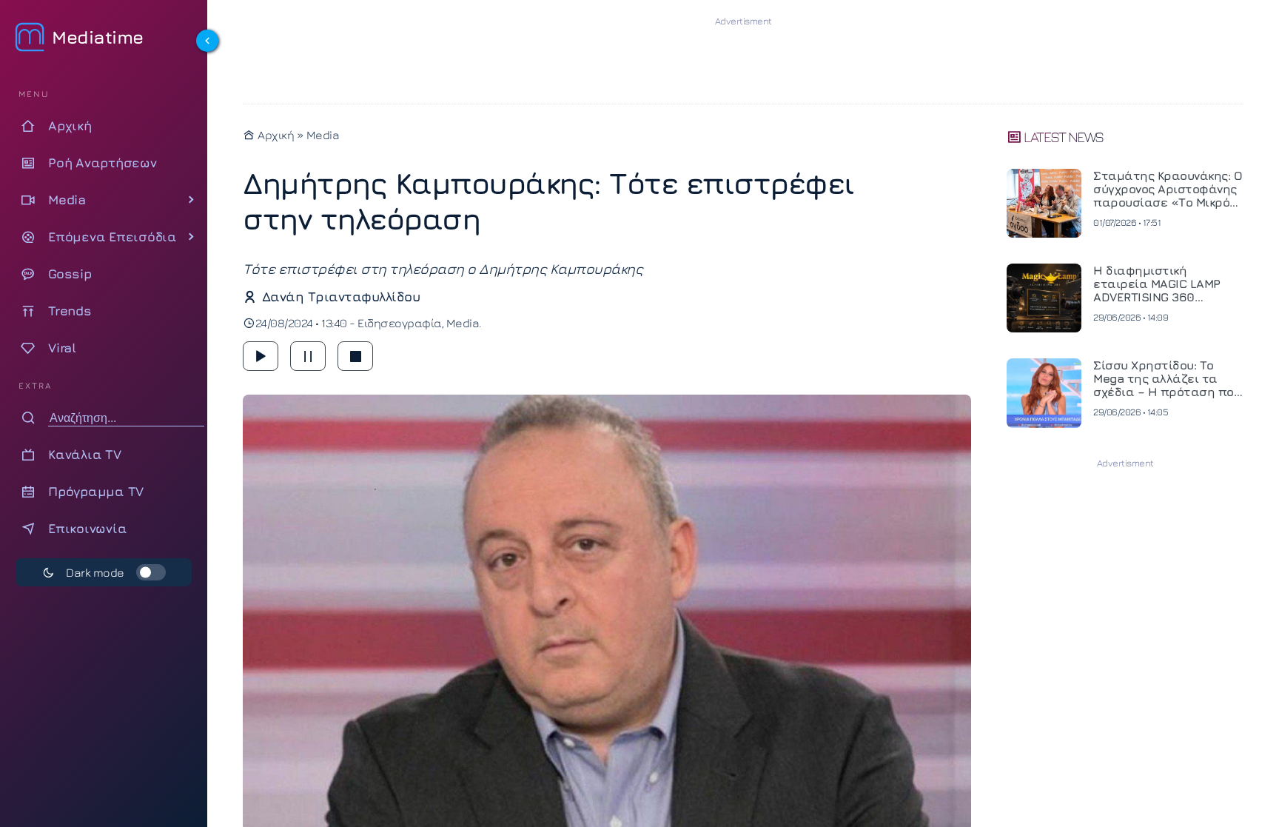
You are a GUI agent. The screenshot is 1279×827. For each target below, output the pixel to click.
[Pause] (308, 356)
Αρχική (274, 134)
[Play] (260, 356)
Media (323, 134)
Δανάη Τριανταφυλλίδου (341, 296)
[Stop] (355, 356)
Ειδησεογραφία (399, 322)
